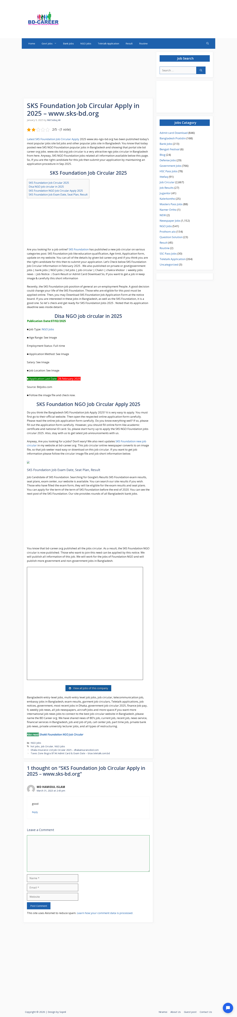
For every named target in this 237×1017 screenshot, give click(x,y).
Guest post (190, 1011)
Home (31, 43)
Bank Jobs (68, 43)
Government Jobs (170, 166)
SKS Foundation (79, 249)
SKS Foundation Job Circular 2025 (49, 183)
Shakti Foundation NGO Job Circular (61, 734)
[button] (207, 43)
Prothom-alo (168, 231)
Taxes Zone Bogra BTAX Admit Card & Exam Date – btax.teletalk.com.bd (70, 753)
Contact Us (206, 1011)
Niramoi (163, 1011)
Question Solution (171, 237)
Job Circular (47, 746)
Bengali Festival (170, 149)
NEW (163, 215)
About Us (175, 1011)
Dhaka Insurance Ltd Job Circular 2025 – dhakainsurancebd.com (65, 749)
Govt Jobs (47, 43)
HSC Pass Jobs (168, 171)
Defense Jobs (168, 160)
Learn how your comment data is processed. (105, 913)
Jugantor (165, 193)
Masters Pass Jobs (171, 204)
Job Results (167, 188)
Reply (35, 812)
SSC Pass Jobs (168, 253)
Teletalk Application (108, 43)
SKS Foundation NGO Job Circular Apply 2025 (56, 190)
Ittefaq (164, 177)
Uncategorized (169, 264)
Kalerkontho (167, 198)
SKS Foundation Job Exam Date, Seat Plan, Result (58, 194)
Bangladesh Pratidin (173, 138)
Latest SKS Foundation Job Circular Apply (53, 139)
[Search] (201, 70)
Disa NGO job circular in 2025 (46, 186)
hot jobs (35, 746)
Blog (162, 155)
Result (129, 43)
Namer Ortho (168, 209)
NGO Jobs (85, 43)
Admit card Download (174, 133)
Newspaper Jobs (170, 220)
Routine (143, 43)
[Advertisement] (88, 74)
